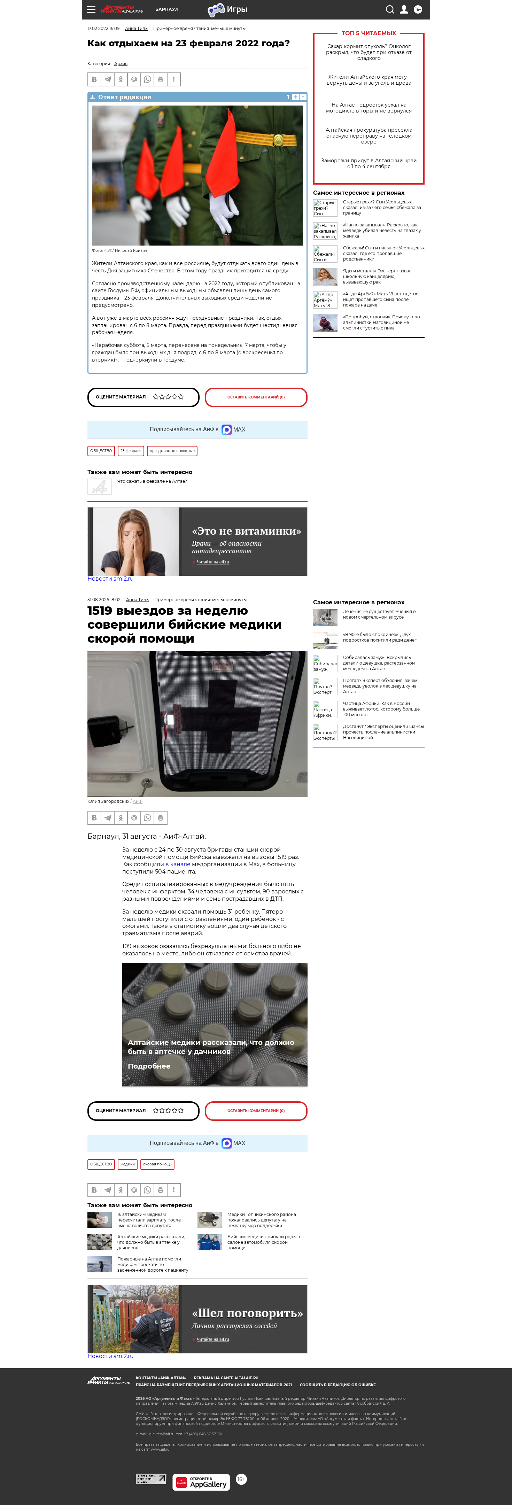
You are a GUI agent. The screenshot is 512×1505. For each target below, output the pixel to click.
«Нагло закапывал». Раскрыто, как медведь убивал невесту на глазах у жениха (382, 230)
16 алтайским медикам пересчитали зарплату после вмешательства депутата (149, 1220)
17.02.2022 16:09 (103, 28)
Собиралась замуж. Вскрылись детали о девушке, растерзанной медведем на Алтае (379, 663)
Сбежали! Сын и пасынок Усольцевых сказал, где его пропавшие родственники (384, 253)
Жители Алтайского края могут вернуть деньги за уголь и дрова (369, 80)
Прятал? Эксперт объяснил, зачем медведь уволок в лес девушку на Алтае (380, 686)
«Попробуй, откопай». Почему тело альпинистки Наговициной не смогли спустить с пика (381, 322)
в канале (178, 864)
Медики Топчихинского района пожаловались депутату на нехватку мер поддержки (261, 1220)
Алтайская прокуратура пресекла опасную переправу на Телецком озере (369, 136)
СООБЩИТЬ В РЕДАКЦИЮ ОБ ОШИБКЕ (338, 1385)
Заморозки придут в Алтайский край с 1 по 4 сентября (369, 164)
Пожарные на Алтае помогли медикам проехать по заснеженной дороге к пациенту (152, 1264)
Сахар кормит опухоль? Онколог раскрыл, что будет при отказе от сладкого (369, 52)
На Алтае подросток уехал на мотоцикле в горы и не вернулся (369, 108)
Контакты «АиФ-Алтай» (161, 1378)
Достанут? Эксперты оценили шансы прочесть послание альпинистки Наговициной (383, 732)
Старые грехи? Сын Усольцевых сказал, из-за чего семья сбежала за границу (382, 207)
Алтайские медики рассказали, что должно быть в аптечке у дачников (211, 1047)
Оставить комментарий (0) (256, 397)
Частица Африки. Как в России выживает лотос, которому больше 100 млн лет (381, 709)
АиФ (108, 250)
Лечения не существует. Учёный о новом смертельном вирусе (379, 614)
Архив (120, 63)
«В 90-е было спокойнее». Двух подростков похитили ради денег (380, 637)
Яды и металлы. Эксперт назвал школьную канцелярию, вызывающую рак (377, 276)
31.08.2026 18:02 (104, 599)
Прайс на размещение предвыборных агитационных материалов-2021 (214, 1385)
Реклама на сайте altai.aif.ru (226, 1378)
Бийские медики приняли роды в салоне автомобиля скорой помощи (263, 1242)
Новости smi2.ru (110, 578)
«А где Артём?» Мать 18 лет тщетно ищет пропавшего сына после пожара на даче (381, 299)
